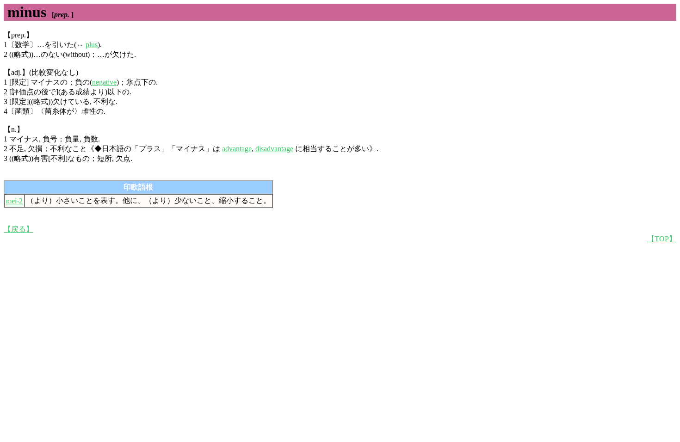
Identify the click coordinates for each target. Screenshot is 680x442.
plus (92, 45)
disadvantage (274, 149)
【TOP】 (661, 239)
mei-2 (14, 201)
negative (104, 82)
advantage (237, 149)
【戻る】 (18, 229)
